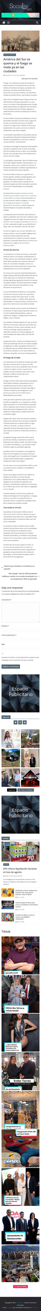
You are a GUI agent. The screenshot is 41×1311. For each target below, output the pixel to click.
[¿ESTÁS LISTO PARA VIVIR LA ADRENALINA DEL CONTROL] (11, 758)
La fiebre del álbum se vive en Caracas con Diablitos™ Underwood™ (25, 917)
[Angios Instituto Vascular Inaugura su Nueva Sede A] (11, 777)
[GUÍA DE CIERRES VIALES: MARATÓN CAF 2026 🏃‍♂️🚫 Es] (30, 738)
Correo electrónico (9, 635)
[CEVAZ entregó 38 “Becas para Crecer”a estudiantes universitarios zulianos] (8, 906)
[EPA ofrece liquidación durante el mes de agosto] (20, 852)
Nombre (5, 626)
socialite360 (21, 75)
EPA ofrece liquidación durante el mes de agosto (20, 870)
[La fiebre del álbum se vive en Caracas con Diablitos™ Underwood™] (8, 918)
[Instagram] (20, 722)
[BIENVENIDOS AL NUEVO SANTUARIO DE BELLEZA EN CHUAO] (11, 738)
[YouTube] (25, 722)
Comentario (6, 600)
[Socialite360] (4, 22)
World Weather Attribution (15, 514)
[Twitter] (15, 722)
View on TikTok (21, 1286)
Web (3, 644)
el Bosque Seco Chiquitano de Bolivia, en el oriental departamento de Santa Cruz (19, 203)
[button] (20, 955)
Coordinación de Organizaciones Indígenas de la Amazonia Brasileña (20, 243)
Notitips (6, 864)
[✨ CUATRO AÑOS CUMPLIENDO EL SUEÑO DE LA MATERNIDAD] (30, 758)
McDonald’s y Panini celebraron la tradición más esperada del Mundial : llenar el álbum (26, 892)
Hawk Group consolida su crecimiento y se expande (19, 567)
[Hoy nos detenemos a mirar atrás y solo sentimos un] (30, 777)
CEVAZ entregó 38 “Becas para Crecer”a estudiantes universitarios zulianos (26, 905)
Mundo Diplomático (9, 54)
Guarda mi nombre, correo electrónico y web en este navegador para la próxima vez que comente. (20, 658)
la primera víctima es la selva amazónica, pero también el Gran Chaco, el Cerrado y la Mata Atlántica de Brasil (20, 195)
